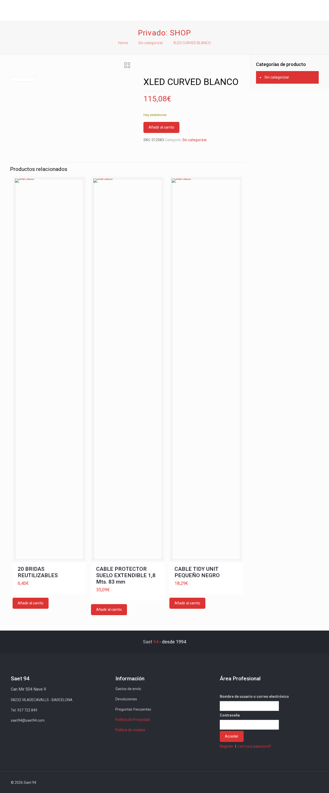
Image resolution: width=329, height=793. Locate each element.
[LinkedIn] (292, 782)
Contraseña (230, 715)
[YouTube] (285, 782)
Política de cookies (130, 730)
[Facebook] (272, 782)
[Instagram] (299, 782)
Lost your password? (254, 746)
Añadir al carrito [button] (30, 603)
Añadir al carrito (161, 127)
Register (226, 746)
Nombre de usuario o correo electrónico (254, 696)
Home (123, 43)
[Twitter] (278, 782)
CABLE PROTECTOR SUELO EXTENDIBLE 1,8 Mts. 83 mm (126, 575)
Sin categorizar (150, 43)
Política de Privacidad (132, 720)
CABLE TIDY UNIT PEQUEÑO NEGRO (197, 572)
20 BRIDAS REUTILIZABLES (38, 572)
